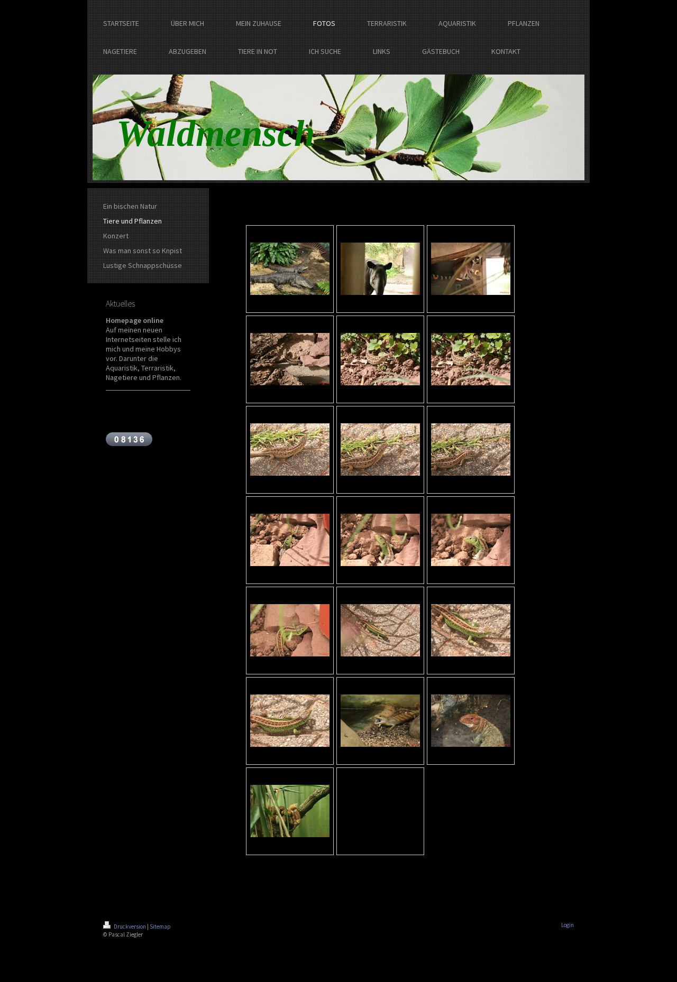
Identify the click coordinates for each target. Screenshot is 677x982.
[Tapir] (380, 269)
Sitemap (160, 926)
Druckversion (130, 926)
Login (567, 925)
